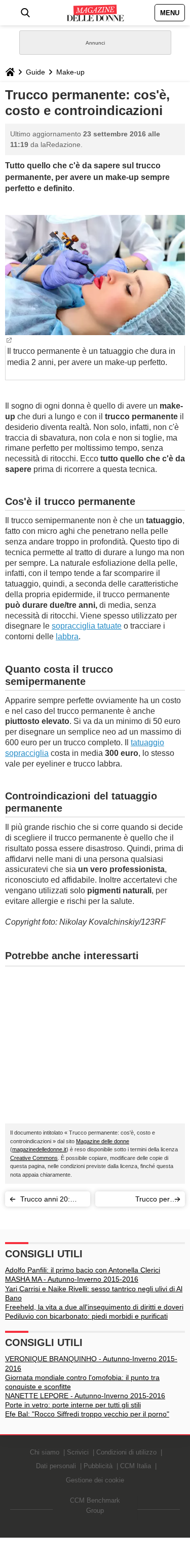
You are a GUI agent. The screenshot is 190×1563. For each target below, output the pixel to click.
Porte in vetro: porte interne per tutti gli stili (73, 1405)
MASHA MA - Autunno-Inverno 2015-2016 (71, 1279)
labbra (67, 636)
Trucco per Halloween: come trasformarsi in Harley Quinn (135, 1201)
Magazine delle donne (102, 1141)
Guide (35, 72)
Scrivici (78, 1452)
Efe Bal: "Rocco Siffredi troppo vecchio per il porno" (87, 1414)
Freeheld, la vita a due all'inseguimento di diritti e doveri (94, 1307)
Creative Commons (34, 1158)
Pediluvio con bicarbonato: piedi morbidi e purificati (86, 1316)
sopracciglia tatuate (87, 626)
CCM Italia (135, 1466)
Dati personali (56, 1466)
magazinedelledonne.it (39, 1149)
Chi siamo (44, 1452)
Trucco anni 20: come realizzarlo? (48, 1201)
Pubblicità (98, 1466)
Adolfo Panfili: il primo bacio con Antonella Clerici (82, 1270)
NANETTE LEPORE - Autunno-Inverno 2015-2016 (85, 1396)
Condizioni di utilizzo (126, 1452)
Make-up (70, 72)
